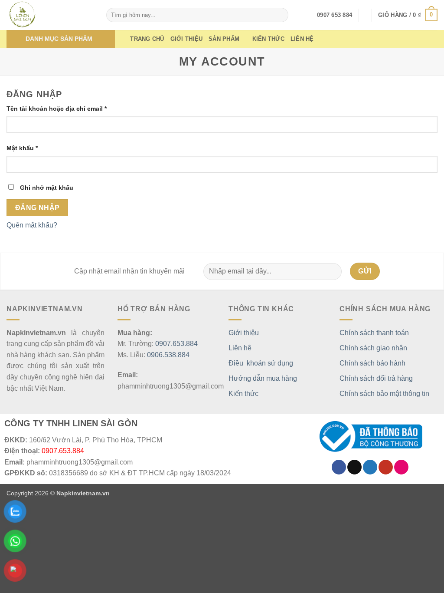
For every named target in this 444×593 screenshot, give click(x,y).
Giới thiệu (186, 39)
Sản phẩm (224, 39)
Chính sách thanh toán (374, 332)
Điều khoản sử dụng (261, 363)
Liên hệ (302, 39)
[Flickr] (401, 467)
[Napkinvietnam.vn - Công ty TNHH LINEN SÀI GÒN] (50, 15)
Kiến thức (268, 39)
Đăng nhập (37, 207)
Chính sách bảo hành (372, 363)
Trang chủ (147, 39)
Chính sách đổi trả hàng (376, 378)
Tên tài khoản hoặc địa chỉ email (64, 109)
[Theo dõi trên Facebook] (339, 467)
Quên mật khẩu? (32, 225)
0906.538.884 (168, 355)
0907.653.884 (176, 343)
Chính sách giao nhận (373, 348)
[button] (407, 15)
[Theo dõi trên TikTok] (354, 467)
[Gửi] (280, 15)
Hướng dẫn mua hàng (263, 378)
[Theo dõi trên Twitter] (370, 467)
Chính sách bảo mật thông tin (384, 393)
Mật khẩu (29, 148)
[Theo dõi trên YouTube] (386, 467)
